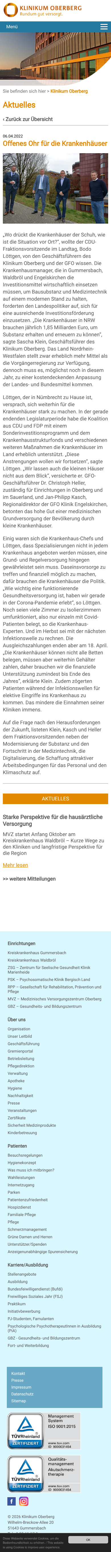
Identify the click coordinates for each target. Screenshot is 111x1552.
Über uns (17, 1019)
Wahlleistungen (21, 1177)
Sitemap (18, 1401)
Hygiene (15, 1088)
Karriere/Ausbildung (28, 1265)
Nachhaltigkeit (20, 1096)
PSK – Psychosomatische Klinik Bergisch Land (49, 980)
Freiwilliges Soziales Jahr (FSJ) (35, 1296)
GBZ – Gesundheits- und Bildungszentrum (45, 1006)
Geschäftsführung (24, 1044)
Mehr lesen (15, 865)
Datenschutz (22, 1394)
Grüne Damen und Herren (30, 1237)
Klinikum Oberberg (69, 91)
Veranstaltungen (22, 1110)
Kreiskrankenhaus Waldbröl (32, 960)
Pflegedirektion (21, 1066)
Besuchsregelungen (25, 1155)
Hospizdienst (19, 1207)
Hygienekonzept (22, 1163)
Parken (14, 1192)
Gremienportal (20, 1051)
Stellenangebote (22, 1274)
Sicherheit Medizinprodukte (32, 1125)
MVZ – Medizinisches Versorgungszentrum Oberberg (54, 999)
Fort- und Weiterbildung (28, 1345)
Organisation (19, 1029)
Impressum (21, 1387)
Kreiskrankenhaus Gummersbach (37, 953)
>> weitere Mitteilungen (29, 879)
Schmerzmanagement (27, 1229)
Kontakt (18, 1373)
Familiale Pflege (22, 1215)
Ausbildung (18, 1282)
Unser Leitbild (20, 1036)
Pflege (13, 1222)
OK (88, 1539)
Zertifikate (17, 1118)
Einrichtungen (21, 943)
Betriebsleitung (21, 1059)
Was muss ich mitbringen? (31, 1170)
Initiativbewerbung (24, 1311)
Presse (14, 1103)
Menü (12, 26)
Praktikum (17, 1304)
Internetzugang (21, 1185)
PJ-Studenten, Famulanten (31, 1319)
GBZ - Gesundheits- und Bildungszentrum (44, 1338)
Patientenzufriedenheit (28, 1200)
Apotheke (16, 1081)
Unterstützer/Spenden (27, 1244)
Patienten (17, 1146)
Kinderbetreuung (22, 1133)
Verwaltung (18, 1073)
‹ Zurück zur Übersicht (28, 119)
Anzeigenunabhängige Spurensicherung (43, 1252)
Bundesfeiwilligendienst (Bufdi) (35, 1289)
